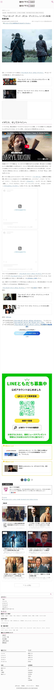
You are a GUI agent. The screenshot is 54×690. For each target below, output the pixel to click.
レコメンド (5, 603)
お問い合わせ (5, 641)
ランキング (5, 605)
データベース (4, 661)
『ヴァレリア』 (30, 181)
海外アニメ (3, 674)
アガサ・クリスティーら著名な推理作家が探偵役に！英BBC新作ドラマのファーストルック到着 (14, 525)
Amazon (3, 615)
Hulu (14, 615)
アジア (29, 650)
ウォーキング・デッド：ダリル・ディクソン (35, 12)
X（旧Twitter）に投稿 (31, 278)
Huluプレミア (19, 615)
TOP (3, 599)
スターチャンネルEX (43, 615)
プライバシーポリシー (30, 685)
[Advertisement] (27, 355)
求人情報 (4, 639)
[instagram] (13, 492)
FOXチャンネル (7, 620)
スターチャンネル (35, 620)
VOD (2, 665)
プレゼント (5, 607)
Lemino (30, 615)
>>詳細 (27, 336)
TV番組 (2, 672)
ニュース (5, 497)
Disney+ (11, 615)
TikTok (29, 676)
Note (29, 678)
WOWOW (22, 620)
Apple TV (7, 615)
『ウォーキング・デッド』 (16, 276)
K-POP (29, 661)
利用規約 (23, 685)
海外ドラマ (3, 668)
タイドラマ (30, 659)
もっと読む (28, 585)
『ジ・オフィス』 (37, 176)
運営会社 (4, 642)
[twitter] (22, 480)
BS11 (2, 620)
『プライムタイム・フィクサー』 (11, 186)
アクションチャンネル (28, 620)
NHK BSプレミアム (16, 620)
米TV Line (8, 317)
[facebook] (25, 480)
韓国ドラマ (30, 653)
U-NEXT (35, 287)
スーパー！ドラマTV (42, 620)
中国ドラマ (30, 655)
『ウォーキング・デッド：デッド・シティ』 (27, 324)
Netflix (33, 615)
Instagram (30, 672)
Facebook (30, 670)
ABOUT (4, 635)
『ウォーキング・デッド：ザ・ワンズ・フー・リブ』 (29, 322)
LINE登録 (30, 680)
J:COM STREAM (25, 615)
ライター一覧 (5, 637)
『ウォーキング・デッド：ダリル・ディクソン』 (32, 72)
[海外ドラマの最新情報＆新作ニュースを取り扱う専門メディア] (27, 2)
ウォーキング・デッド (11, 12)
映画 (2, 670)
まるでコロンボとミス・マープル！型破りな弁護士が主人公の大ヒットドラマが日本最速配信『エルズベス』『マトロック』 (33, 452)
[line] (28, 480)
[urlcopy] (32, 480)
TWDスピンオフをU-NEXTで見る (26, 333)
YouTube (30, 674)
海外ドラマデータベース (8, 609)
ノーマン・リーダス (21, 12)
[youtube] (15, 492)
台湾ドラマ (30, 657)
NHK (11, 620)
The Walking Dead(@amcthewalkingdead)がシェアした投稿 (19, 227)
